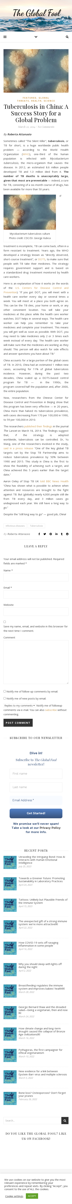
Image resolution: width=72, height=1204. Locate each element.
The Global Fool (36, 13)
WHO (26, 154)
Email (7, 587)
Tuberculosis (36, 525)
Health (36, 100)
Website (8, 604)
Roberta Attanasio (18, 534)
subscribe (51, 710)
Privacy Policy (50, 828)
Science (49, 100)
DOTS (41, 259)
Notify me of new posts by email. (26, 698)
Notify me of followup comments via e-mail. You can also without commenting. (35, 710)
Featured (30, 97)
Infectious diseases (15, 525)
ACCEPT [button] (32, 1196)
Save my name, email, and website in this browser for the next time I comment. (35, 628)
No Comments (45, 126)
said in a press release (18, 448)
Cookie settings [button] (14, 1196)
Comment (9, 637)
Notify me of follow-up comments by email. (32, 691)
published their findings (38, 426)
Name (8, 570)
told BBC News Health (54, 481)
